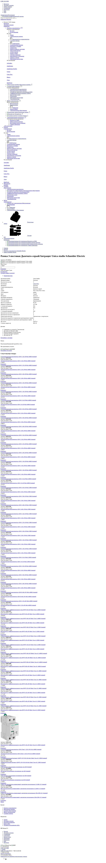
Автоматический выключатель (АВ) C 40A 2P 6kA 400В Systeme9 (18, 430)
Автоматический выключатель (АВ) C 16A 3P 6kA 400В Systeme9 (18, 387)
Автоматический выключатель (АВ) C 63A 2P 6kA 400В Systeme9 (18, 413)
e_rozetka (3, 849)
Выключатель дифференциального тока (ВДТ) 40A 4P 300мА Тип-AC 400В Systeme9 (23, 657)
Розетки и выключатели (10, 808)
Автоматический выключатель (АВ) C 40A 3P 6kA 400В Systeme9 (18, 587)
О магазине (7, 835)
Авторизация (4, 15)
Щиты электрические (9, 812)
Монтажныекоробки (7, 184)
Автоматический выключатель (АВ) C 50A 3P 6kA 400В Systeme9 (18, 579)
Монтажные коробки (9, 809)
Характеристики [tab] (8, 275)
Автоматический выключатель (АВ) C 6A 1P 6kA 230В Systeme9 (18, 561)
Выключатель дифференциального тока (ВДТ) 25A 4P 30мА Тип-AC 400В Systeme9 (23, 692)
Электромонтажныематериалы (9, 239)
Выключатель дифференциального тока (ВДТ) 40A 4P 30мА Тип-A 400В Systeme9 (22, 622)
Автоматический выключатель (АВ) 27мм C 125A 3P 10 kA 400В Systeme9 (20, 753)
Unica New (36, 283)
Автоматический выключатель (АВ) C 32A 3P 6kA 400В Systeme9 (18, 361)
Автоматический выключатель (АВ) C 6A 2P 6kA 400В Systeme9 (18, 483)
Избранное (6, 26)
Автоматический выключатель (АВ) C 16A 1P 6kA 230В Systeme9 (18, 544)
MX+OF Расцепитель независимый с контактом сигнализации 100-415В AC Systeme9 (23, 797)
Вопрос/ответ (7, 837)
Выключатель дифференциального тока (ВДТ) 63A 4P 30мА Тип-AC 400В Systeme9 (23, 675)
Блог (5, 11)
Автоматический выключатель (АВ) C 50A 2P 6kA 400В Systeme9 (18, 422)
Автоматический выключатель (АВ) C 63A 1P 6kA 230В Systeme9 (18, 491)
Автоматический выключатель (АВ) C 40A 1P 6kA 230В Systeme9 (18, 509)
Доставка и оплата (9, 5)
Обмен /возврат (8, 6)
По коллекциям (14, 32)
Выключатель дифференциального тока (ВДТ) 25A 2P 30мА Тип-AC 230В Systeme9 (23, 710)
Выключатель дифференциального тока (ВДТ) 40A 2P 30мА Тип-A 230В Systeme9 (22, 631)
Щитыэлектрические (7, 201)
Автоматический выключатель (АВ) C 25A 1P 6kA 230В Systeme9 (18, 526)
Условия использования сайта (11, 825)
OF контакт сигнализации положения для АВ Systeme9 (15, 780)
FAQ (5, 12)
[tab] (54, 275)
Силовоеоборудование (7, 187)
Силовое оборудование (10, 810)
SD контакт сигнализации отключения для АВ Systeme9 (15, 771)
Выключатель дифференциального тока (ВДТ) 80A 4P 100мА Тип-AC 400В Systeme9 (23, 666)
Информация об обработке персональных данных (14, 856)
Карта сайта (7, 823)
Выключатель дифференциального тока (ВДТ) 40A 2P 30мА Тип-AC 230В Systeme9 (23, 701)
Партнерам (7, 9)
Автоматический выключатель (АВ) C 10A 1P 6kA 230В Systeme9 (18, 553)
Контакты (6, 4)
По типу (12, 30)
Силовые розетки (8, 813)
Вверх (2, 802)
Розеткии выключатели (8, 128)
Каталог (6, 831)
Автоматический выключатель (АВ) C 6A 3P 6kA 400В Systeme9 (18, 404)
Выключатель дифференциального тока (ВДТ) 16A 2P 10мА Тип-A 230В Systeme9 (22, 649)
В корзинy (3, 269)
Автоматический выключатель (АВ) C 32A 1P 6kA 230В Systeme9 (18, 518)
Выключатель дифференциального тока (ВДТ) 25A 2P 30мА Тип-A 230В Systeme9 (22, 640)
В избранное (4, 271)
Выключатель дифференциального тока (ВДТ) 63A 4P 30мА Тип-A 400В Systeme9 (22, 614)
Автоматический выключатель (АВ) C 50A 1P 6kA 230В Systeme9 (18, 500)
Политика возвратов (9, 822)
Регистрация (11, 15)
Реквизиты (6, 839)
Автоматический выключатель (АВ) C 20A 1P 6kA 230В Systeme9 (18, 535)
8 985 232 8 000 (5, 1)
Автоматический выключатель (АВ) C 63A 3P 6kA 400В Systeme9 (18, 570)
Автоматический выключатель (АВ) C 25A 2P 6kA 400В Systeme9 (18, 448)
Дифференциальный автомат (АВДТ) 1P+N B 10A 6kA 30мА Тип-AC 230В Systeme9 (23, 762)
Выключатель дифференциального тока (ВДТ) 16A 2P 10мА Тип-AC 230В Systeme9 (23, 745)
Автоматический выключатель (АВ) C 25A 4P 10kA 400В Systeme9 (18, 605)
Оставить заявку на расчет (8, 273)
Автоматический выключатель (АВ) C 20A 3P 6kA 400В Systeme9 (18, 378)
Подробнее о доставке (6, 337)
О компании (7, 8)
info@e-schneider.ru (6, 853)
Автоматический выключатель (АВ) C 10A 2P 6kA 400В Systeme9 (18, 474)
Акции (5, 819)
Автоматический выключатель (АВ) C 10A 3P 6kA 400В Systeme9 (18, 395)
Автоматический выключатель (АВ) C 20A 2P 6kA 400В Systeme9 (18, 457)
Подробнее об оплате (6, 350)
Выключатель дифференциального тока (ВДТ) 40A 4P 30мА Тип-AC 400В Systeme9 (23, 684)
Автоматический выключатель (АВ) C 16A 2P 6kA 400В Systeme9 (18, 465)
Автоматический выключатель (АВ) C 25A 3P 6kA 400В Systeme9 (18, 369)
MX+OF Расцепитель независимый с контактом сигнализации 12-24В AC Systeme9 (23, 788)
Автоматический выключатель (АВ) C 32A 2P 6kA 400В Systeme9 (18, 439)
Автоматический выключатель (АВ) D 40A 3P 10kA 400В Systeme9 (18, 596)
